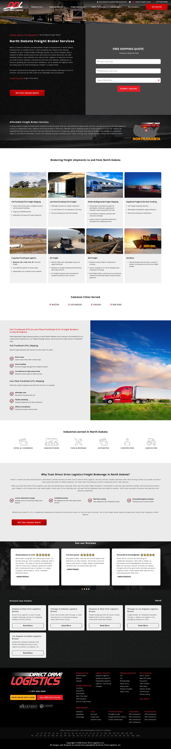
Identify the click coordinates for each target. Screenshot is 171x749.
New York (117, 305)
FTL (121, 676)
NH (45, 735)
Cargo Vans (95, 717)
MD (110, 733)
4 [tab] (88, 589)
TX (101, 735)
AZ (46, 733)
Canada (79, 681)
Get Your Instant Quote (27, 93)
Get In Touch (144, 676)
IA (90, 733)
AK (42, 733)
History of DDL (145, 689)
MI (118, 733)
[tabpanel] (35, 567)
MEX (138, 735)
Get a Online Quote (50, 697)
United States (81, 676)
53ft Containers (135, 722)
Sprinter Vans (96, 719)
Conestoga (80, 717)
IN (87, 733)
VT (108, 735)
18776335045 (162, 2)
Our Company (133, 7)
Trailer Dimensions (115, 719)
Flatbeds (79, 712)
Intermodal (80, 693)
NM (52, 735)
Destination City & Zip (107, 71)
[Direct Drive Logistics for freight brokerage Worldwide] (36, 679)
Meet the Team (145, 678)
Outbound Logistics (103, 678)
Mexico (78, 678)
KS (94, 733)
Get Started (157, 7)
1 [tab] (82, 589)
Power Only (124, 692)
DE (65, 733)
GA (73, 733)
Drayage (99, 686)
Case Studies (145, 684)
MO (131, 733)
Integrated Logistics (103, 681)
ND (65, 735)
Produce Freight (126, 689)
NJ (49, 735)
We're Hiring (23, 697)
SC (89, 735)
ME (105, 733)
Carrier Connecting (83, 701)
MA (114, 733)
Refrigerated (125, 681)
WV (120, 735)
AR (49, 733)
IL (83, 733)
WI (124, 735)
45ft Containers (135, 719)
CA (53, 733)
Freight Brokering (77, 7)
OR (78, 735)
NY (57, 735)
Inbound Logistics (102, 676)
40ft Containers (135, 717)
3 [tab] (86, 589)
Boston (55, 305)
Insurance (143, 681)
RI (85, 735)
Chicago (97, 305)
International (81, 699)
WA (116, 735)
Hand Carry (124, 684)
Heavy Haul (124, 686)
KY (98, 733)
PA (82, 735)
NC (61, 735)
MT (32, 735)
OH (69, 735)
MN (122, 733)
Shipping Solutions (56, 7)
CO (57, 733)
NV (41, 735)
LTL (121, 678)
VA (112, 735)
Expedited (80, 691)
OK (74, 735)
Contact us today (16, 78)
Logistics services (16, 35)
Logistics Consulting (103, 684)
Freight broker (31, 35)
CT (61, 733)
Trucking (79, 688)
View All (158, 600)
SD (93, 735)
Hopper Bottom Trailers (117, 717)
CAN (132, 735)
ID (80, 733)
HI (76, 733)
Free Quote (144, 699)
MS (127, 733)
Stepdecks (80, 714)
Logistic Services (97, 7)
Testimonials (144, 692)
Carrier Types (116, 7)
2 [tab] (84, 589)
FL (69, 733)
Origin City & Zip (105, 61)
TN (97, 735)
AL (38, 733)
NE (37, 735)
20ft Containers (135, 714)
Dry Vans (94, 714)
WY (128, 735)
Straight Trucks (114, 714)
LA (102, 733)
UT (104, 735)
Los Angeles (76, 305)
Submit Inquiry (128, 89)
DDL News (143, 686)
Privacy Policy (145, 694)
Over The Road (81, 696)
